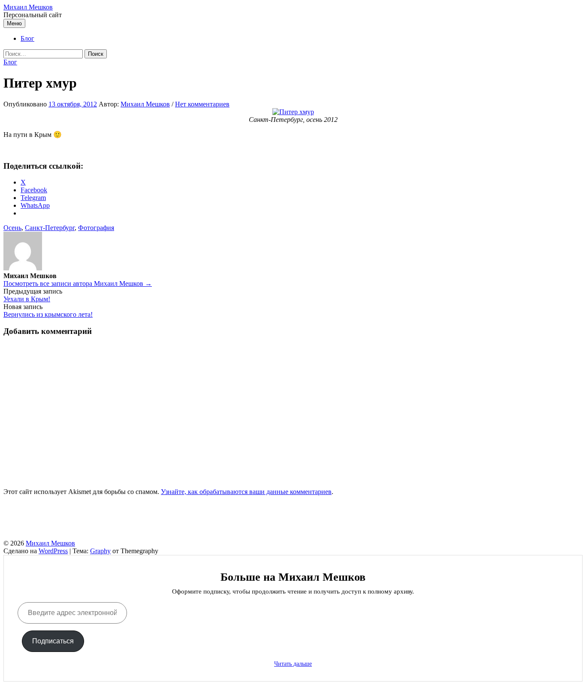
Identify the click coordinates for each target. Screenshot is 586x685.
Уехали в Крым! (26, 299)
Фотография (96, 227)
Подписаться (53, 641)
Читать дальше (293, 664)
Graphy (100, 551)
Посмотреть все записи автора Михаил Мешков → (77, 283)
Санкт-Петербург (50, 227)
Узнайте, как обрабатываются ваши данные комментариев (246, 491)
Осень (12, 227)
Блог (27, 38)
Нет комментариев (202, 104)
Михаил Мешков (28, 7)
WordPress (53, 551)
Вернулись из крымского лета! (48, 314)
